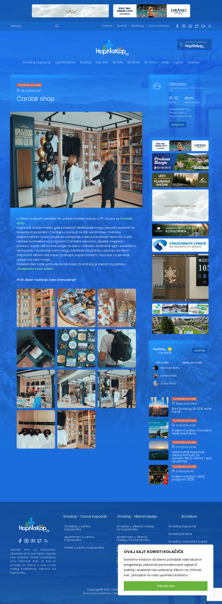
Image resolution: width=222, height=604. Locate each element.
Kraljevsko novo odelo (35, 269)
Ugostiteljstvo (65, 62)
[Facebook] (177, 26)
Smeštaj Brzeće (180, 534)
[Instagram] (183, 26)
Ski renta (150, 62)
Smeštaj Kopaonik (37, 62)
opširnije (199, 350)
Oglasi (178, 62)
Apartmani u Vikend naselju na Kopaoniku (133, 538)
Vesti (165, 62)
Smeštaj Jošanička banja (187, 541)
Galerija (193, 62)
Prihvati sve (165, 586)
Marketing (137, 26)
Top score (162, 362)
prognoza (177, 124)
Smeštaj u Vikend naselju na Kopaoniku (135, 528)
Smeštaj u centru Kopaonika (77, 528)
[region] (165, 570)
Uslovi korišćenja (159, 26)
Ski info (118, 62)
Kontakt (122, 26)
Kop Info (102, 62)
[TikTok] (203, 26)
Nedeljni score (192, 362)
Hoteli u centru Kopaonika (84, 547)
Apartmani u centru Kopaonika (79, 538)
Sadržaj (85, 62)
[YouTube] (190, 26)
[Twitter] (196, 26)
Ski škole (133, 62)
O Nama (107, 26)
